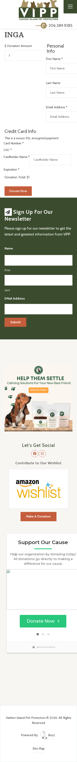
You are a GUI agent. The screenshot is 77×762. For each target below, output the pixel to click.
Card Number (14, 143)
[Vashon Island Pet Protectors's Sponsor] (38, 397)
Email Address (56, 107)
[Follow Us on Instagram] (42, 453)
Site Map (39, 748)
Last (7, 290)
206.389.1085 (60, 25)
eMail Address (15, 298)
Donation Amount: (19, 46)
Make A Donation (38, 516)
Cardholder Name (17, 157)
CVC (8, 150)
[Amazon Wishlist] (38, 488)
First (7, 270)
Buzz (51, 735)
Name (9, 248)
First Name (54, 59)
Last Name (53, 83)
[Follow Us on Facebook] (34, 453)
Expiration (11, 169)
